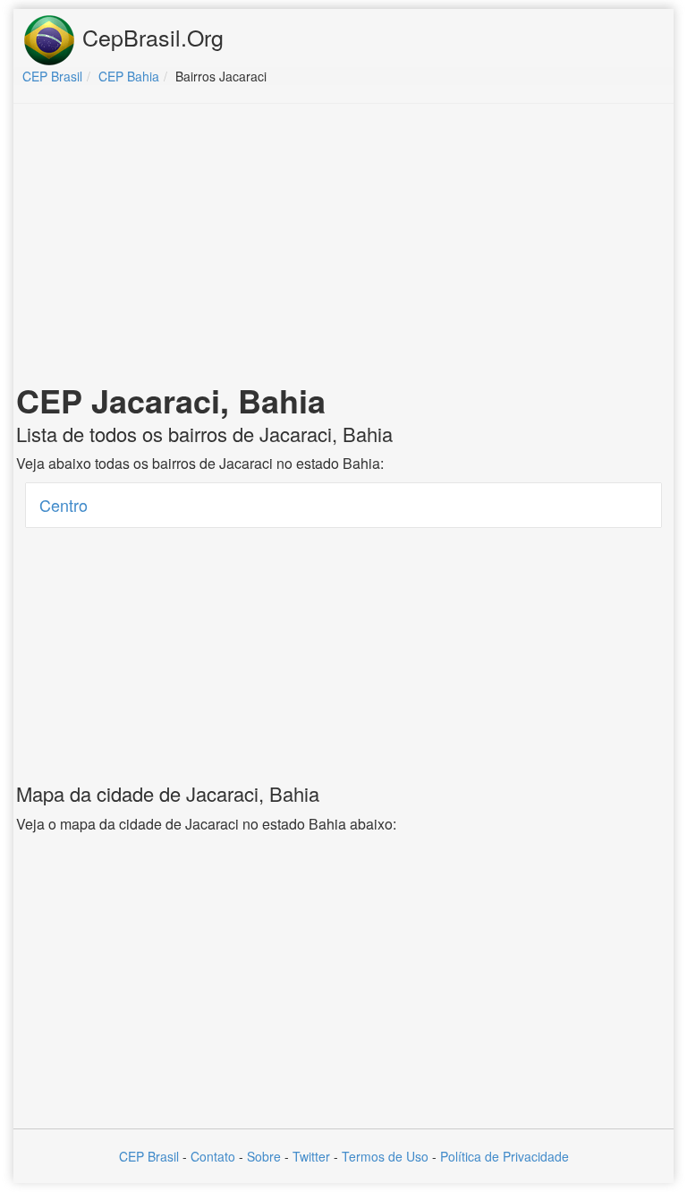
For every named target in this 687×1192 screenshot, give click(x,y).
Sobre (264, 1156)
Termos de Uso (385, 1156)
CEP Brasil (149, 1156)
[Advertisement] (343, 247)
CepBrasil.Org (150, 37)
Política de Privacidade (504, 1156)
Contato (213, 1156)
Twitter (311, 1156)
